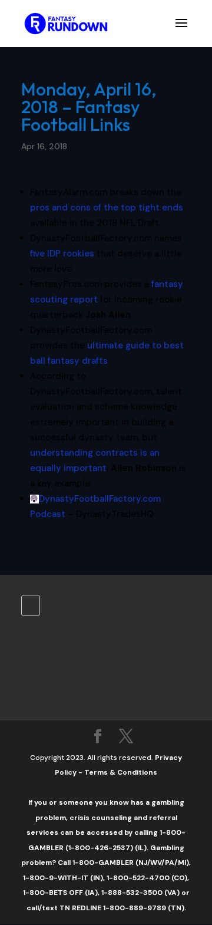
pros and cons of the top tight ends (106, 207)
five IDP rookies (62, 253)
